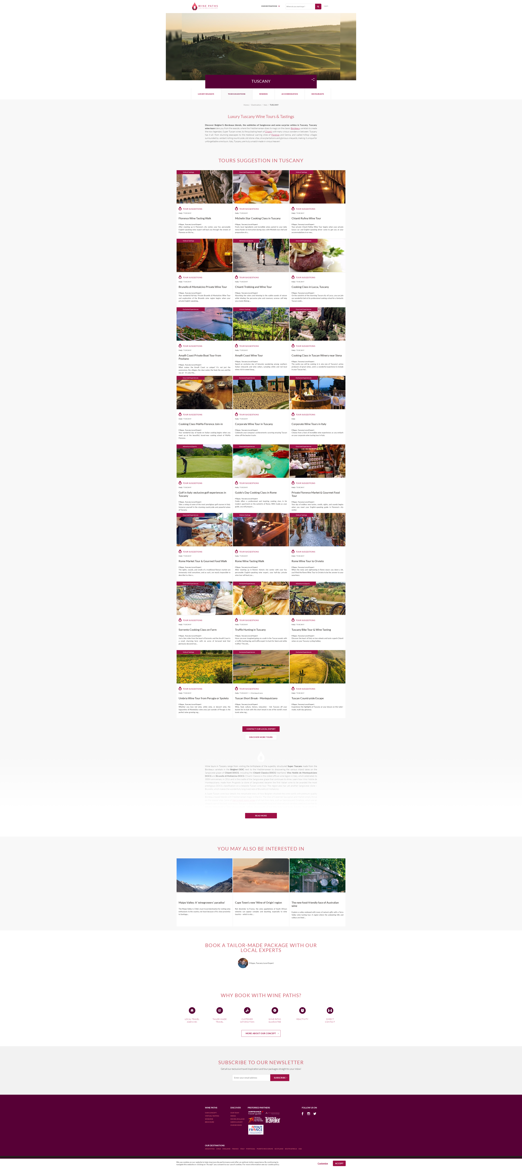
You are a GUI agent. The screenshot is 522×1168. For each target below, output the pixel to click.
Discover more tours (261, 737)
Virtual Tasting (212, 1116)
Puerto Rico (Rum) (265, 1149)
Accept (339, 1163)
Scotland (279, 1149)
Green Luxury (236, 1122)
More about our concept (261, 1033)
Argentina (210, 1149)
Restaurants (318, 94)
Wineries (263, 94)
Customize (323, 1163)
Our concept (211, 1113)
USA (300, 1149)
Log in (326, 6)
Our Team (234, 1113)
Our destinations (269, 6)
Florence (275, 134)
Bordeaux (295, 128)
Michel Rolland (237, 1119)
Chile (218, 1149)
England (227, 1149)
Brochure (209, 1122)
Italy (242, 1149)
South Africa (291, 1149)
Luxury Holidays (206, 94)
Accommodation (290, 94)
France (235, 1149)
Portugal (250, 1149)
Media (233, 1116)
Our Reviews (236, 1125)
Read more (261, 815)
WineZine (209, 1119)
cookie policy (273, 1164)
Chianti (268, 131)
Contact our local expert (261, 729)
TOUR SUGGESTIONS (237, 94)
